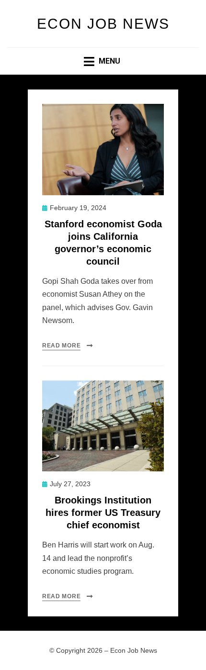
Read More (61, 345)
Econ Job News (103, 24)
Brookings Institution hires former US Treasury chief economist (103, 512)
